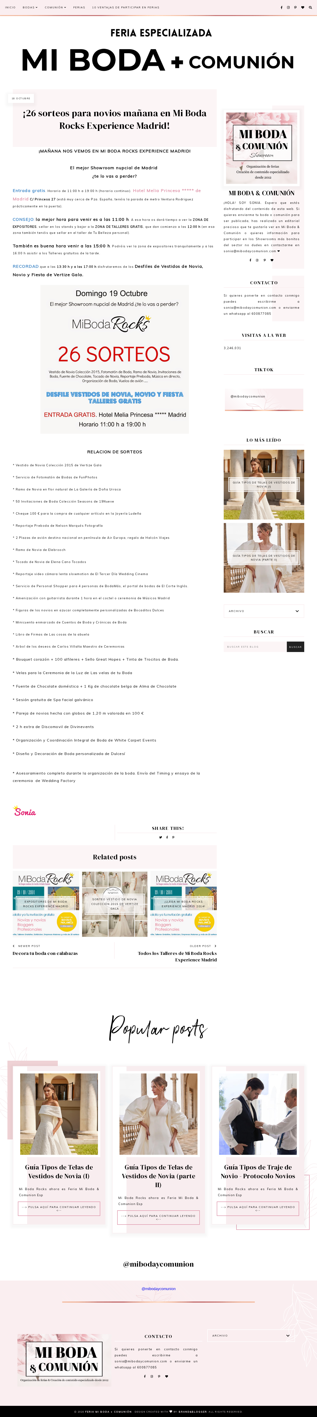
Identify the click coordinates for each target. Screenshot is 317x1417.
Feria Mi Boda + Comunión (109, 1411)
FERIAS (79, 7)
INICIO (10, 7)
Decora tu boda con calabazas (45, 953)
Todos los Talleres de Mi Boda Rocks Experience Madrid (177, 956)
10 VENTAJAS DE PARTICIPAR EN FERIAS (125, 7)
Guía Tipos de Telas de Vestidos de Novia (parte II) (264, 557)
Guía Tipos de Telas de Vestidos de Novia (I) (264, 484)
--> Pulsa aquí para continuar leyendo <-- (59, 1208)
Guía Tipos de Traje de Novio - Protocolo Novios (258, 1171)
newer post (28, 946)
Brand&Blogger (193, 1411)
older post (201, 946)
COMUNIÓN (54, 7)
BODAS (29, 7)
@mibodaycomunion (248, 396)
